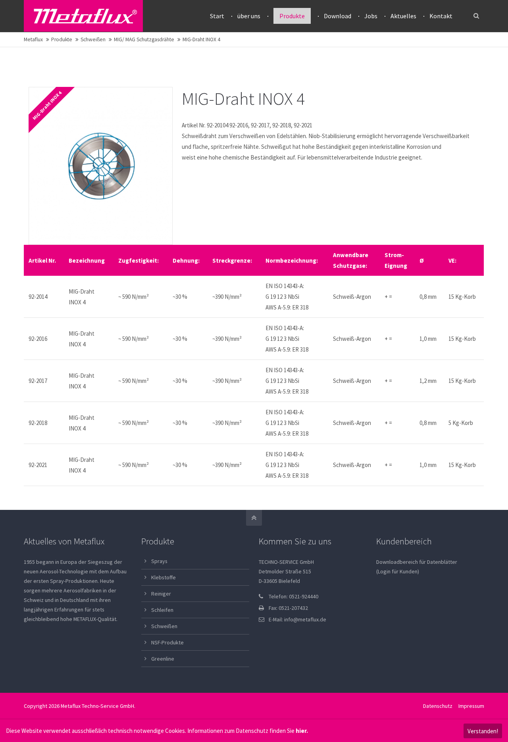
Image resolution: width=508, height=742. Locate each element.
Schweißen (93, 39)
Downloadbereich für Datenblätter (416, 561)
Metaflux (33, 39)
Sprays (159, 561)
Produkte (61, 39)
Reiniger (161, 593)
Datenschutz (437, 705)
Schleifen (162, 609)
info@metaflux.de (305, 619)
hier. (302, 730)
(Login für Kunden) (397, 571)
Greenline (162, 658)
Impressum (471, 705)
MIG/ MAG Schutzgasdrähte (144, 39)
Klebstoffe (163, 577)
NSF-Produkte (167, 642)
